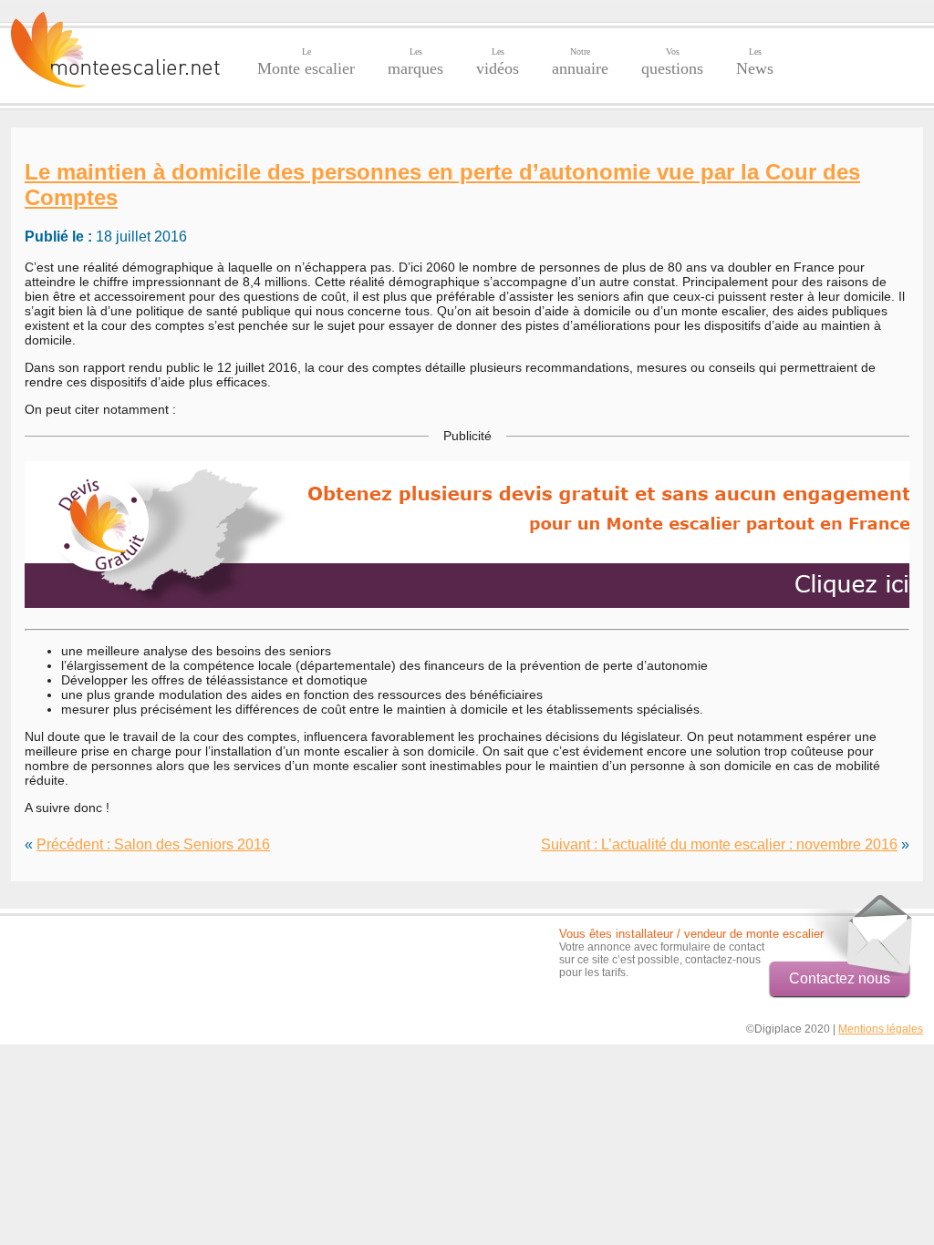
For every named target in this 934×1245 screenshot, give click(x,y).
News (754, 61)
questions (672, 61)
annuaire (580, 61)
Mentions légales (880, 1029)
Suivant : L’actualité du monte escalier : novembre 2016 (719, 844)
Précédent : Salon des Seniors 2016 (153, 844)
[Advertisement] (117, 954)
